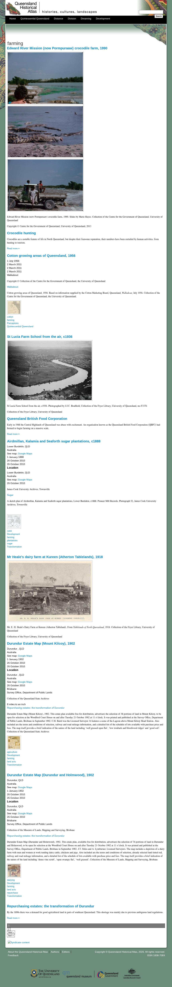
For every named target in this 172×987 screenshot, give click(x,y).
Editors (66, 951)
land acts (11, 762)
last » (11, 935)
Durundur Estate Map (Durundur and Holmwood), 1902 (50, 775)
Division (72, 18)
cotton (10, 317)
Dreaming (86, 18)
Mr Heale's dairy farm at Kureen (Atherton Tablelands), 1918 (55, 557)
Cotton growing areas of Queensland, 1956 (41, 255)
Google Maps (25, 453)
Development (103, 18)
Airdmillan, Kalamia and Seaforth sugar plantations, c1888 (53, 441)
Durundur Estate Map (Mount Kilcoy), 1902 (41, 643)
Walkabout (12, 286)
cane (9, 531)
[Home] (86, 14)
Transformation (14, 547)
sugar (9, 543)
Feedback (13, 955)
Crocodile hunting (21, 233)
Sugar (10, 495)
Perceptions (13, 323)
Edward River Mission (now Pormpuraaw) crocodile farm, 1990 (57, 48)
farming (10, 320)
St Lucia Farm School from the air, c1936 (39, 336)
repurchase (12, 893)
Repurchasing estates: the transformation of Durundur (35, 707)
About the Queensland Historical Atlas (28, 951)
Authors (55, 951)
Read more (12, 248)
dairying (11, 880)
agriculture (12, 752)
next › (11, 932)
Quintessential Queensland (34, 18)
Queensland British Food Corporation (37, 418)
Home (12, 18)
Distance (58, 18)
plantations (12, 540)
